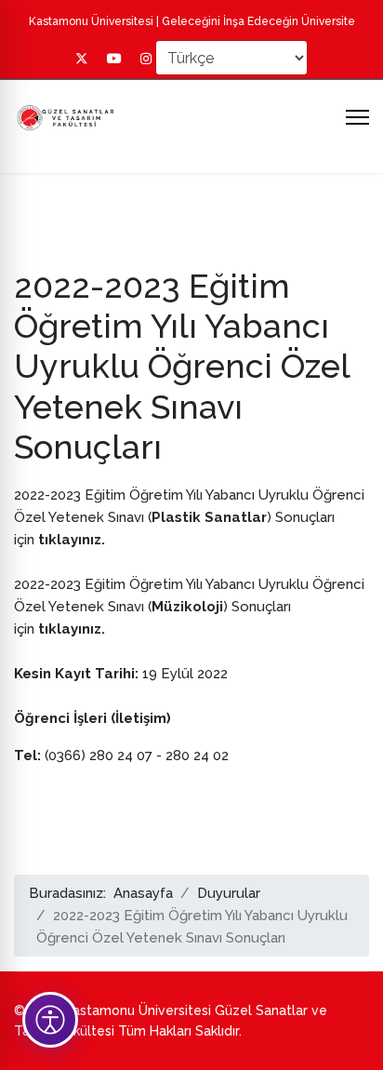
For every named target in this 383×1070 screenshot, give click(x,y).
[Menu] (357, 117)
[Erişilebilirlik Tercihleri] (50, 1020)
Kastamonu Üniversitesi (91, 21)
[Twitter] (81, 58)
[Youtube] (114, 58)
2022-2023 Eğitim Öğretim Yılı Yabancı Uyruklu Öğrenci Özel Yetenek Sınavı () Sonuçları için (189, 517)
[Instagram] (146, 58)
